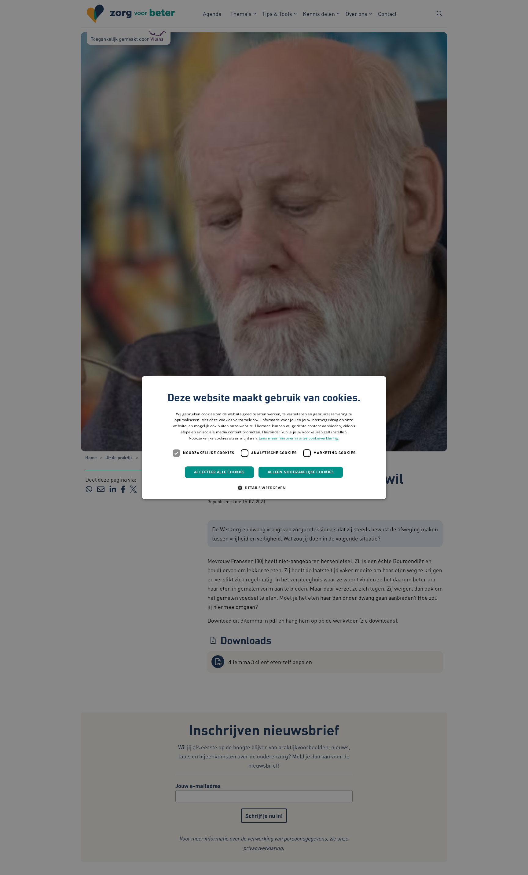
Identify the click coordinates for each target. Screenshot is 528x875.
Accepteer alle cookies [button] (219, 472)
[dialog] (264, 437)
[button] (264, 487)
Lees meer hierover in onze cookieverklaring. (299, 438)
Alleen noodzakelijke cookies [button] (301, 472)
